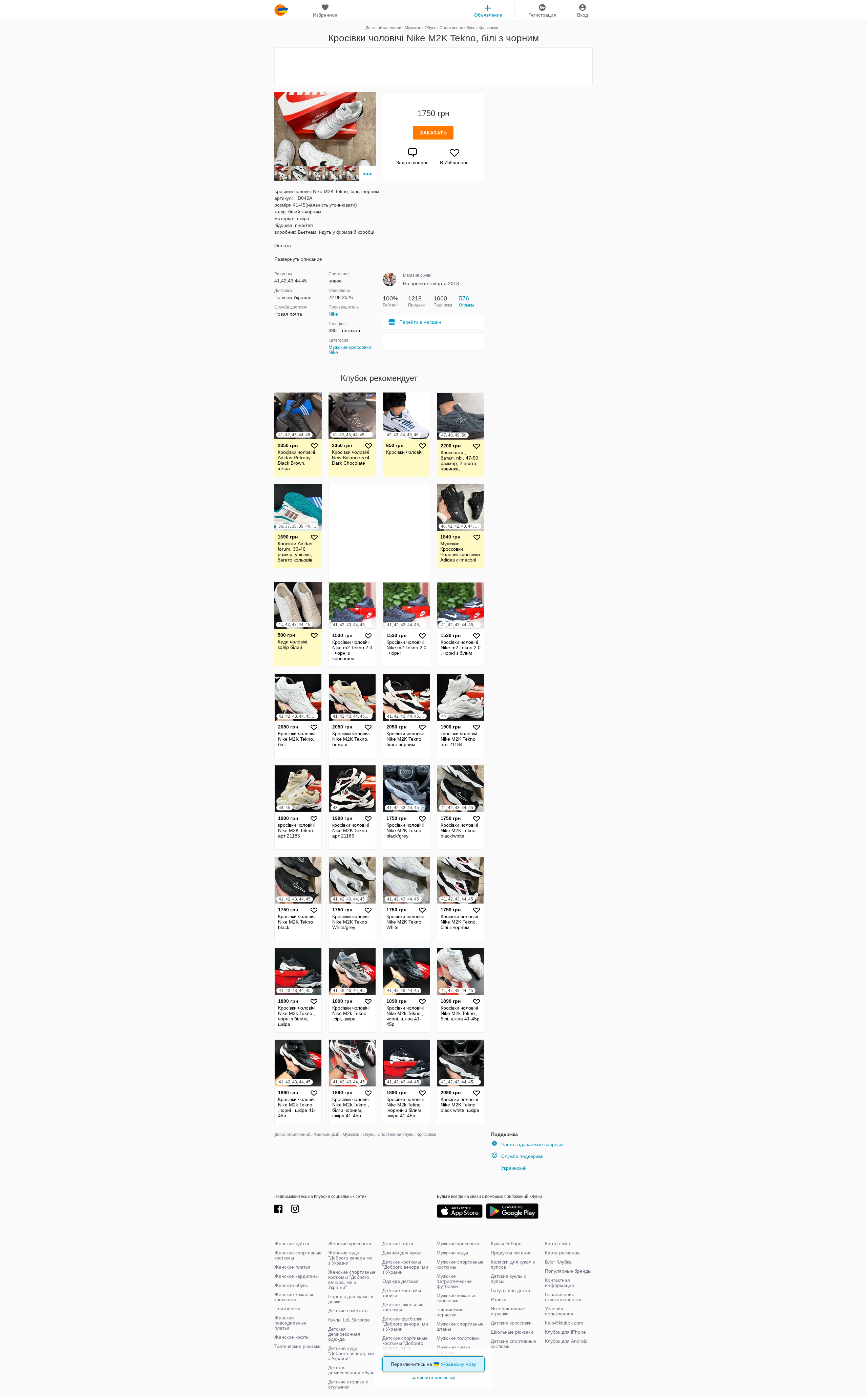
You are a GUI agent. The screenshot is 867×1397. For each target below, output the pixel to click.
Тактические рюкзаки (297, 1346)
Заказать (433, 132)
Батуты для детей (510, 1290)
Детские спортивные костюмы (513, 1343)
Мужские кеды (452, 1252)
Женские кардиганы (296, 1276)
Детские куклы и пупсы (508, 1278)
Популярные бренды (568, 1271)
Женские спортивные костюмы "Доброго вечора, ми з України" (352, 1279)
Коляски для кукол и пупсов (513, 1264)
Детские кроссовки (511, 1323)
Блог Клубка (558, 1262)
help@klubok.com (564, 1323)
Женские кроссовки (349, 1243)
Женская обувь (291, 1285)
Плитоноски (287, 1308)
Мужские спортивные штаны (460, 1326)
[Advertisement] (433, 66)
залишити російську (433, 1377)
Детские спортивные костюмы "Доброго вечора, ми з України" (405, 1345)
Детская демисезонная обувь (351, 1370)
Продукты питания (511, 1252)
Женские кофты (292, 1337)
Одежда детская (400, 1281)
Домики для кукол (402, 1252)
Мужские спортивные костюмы (460, 1264)
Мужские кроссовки (458, 1243)
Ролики (498, 1299)
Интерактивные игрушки (508, 1311)
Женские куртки (291, 1243)
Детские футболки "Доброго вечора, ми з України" (405, 1324)
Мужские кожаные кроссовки (457, 1298)
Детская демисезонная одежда (344, 1334)
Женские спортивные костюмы (298, 1255)
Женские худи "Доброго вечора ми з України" (350, 1258)
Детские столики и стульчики (348, 1384)
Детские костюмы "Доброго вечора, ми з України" (405, 1267)
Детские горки (397, 1243)
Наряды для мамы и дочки (351, 1299)
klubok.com (281, 10)
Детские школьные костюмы (403, 1307)
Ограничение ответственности (563, 1297)
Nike (333, 314)
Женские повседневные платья (290, 1323)
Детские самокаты (348, 1310)
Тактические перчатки (450, 1312)
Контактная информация (559, 1282)
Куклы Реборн (506, 1243)
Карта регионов (562, 1252)
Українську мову (458, 1364)
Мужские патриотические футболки (454, 1281)
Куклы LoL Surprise (349, 1319)
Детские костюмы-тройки (402, 1293)
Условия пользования (559, 1311)
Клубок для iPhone (565, 1332)
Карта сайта (558, 1243)
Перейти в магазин (420, 322)
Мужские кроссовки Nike (350, 349)
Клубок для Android (566, 1341)
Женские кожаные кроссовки (294, 1297)
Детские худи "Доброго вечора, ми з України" (351, 1353)
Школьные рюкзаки (512, 1332)
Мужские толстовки (458, 1338)
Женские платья (292, 1267)
